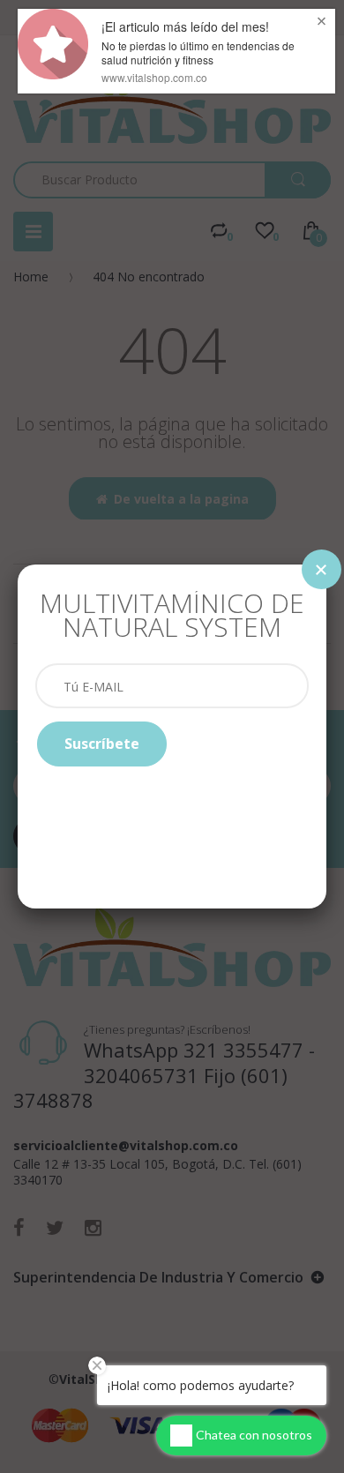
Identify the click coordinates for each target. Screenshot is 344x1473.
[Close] (321, 569)
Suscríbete (101, 743)
